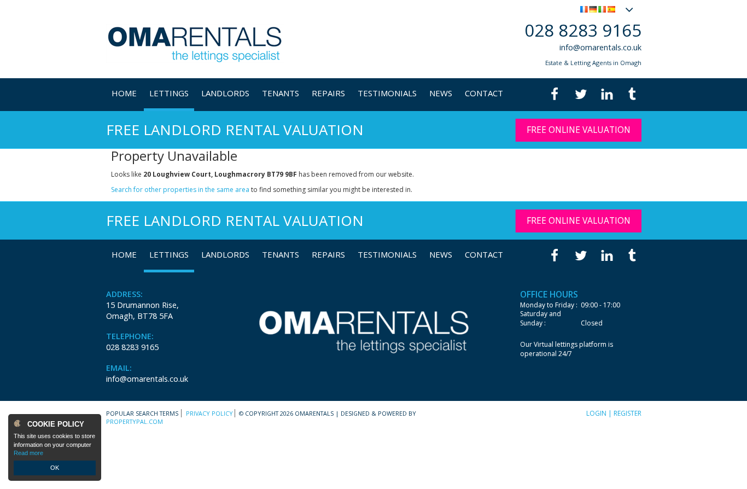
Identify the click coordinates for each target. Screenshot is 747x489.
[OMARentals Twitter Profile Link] (580, 94)
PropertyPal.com (134, 421)
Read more (28, 453)
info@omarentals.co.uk (600, 47)
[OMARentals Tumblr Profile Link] (632, 94)
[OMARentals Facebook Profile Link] (555, 94)
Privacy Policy (209, 413)
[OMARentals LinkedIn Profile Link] (606, 94)
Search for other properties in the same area (180, 189)
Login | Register (613, 413)
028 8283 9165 (582, 30)
